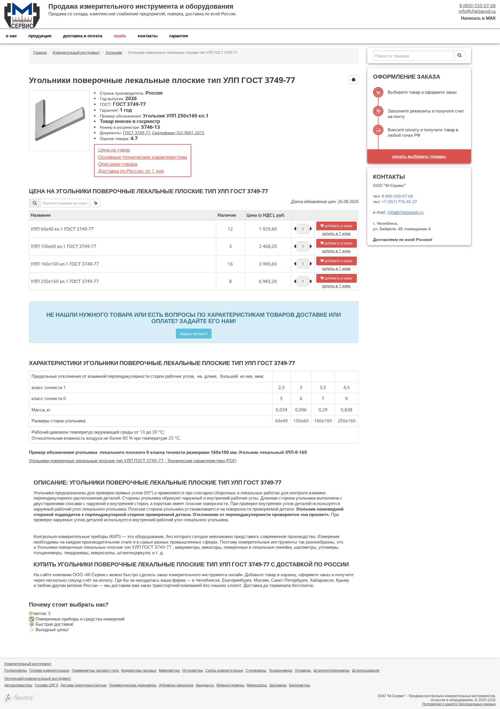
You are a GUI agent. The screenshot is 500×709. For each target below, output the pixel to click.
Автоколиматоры (18, 685)
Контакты (148, 35)
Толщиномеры (281, 670)
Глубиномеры (15, 670)
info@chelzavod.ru (477, 11)
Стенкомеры (256, 670)
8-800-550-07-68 (396, 196)
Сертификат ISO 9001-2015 (178, 132)
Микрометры (169, 670)
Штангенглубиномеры (331, 670)
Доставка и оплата (82, 35)
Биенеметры (299, 685)
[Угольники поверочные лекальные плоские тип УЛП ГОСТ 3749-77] (59, 121)
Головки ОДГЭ (46, 685)
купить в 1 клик (336, 233)
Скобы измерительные (224, 670)
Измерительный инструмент (28, 663)
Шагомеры (278, 685)
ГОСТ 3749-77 (136, 132)
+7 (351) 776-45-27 (398, 201)
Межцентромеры (230, 685)
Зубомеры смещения (176, 685)
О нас (11, 35)
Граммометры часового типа (95, 670)
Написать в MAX (478, 18)
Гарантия (178, 35)
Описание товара (117, 164)
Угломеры (303, 670)
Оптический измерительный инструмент (37, 678)
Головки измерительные (49, 670)
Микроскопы (257, 685)
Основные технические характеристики (142, 157)
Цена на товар (114, 149)
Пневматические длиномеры (133, 685)
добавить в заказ (338, 225)
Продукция (40, 35)
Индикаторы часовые (139, 670)
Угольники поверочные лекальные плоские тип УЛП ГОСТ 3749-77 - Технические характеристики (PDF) (132, 460)
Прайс (120, 35)
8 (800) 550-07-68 (477, 5)
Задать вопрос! (194, 333)
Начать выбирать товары (419, 156)
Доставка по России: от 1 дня (131, 170)
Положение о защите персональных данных (459, 703)
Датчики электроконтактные (83, 685)
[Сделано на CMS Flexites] (18, 698)
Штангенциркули (365, 670)
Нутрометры (192, 670)
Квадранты (205, 685)
